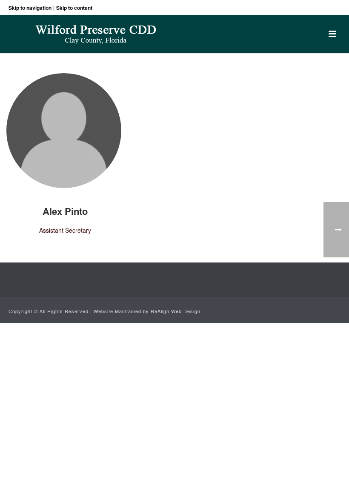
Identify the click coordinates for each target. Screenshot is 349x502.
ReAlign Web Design (175, 311)
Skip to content (74, 7)
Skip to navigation (30, 7)
